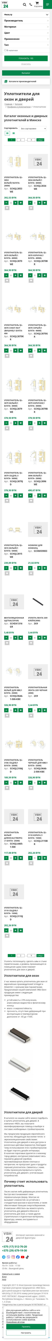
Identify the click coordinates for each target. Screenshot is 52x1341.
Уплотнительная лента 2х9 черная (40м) (37, 690)
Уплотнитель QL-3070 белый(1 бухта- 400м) (13, 255)
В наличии (12, 50)
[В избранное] (7, 208)
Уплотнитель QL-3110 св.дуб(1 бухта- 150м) (13, 910)
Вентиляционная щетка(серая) (14, 619)
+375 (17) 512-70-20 (14, 1246)
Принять (26, 1326)
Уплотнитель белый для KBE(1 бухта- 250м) (13, 690)
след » (40, 139)
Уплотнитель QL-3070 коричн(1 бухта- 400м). (37, 255)
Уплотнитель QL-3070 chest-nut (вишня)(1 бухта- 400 (13, 329)
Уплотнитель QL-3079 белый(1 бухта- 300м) (13, 403)
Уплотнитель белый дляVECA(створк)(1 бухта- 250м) (13, 836)
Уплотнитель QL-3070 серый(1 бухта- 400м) (37, 328)
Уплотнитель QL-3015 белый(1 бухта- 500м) (13, 548)
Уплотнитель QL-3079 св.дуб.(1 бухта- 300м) (13, 475)
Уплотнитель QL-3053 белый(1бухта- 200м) (13, 181)
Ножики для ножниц (35, 546)
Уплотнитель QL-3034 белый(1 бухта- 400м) (37, 180)
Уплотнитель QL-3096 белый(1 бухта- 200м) (37, 475)
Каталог (26, 72)
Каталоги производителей (22, 81)
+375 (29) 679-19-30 (14, 1250)
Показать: (26, 58)
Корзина (38, 6)
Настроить (26, 1332)
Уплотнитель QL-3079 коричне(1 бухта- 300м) (37, 403)
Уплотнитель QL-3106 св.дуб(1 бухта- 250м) (13, 763)
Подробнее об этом (15, 1322)
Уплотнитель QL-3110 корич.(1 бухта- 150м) (37, 835)
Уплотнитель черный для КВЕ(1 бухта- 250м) (38, 763)
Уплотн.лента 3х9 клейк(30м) (37, 619)
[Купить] (20, 203)
